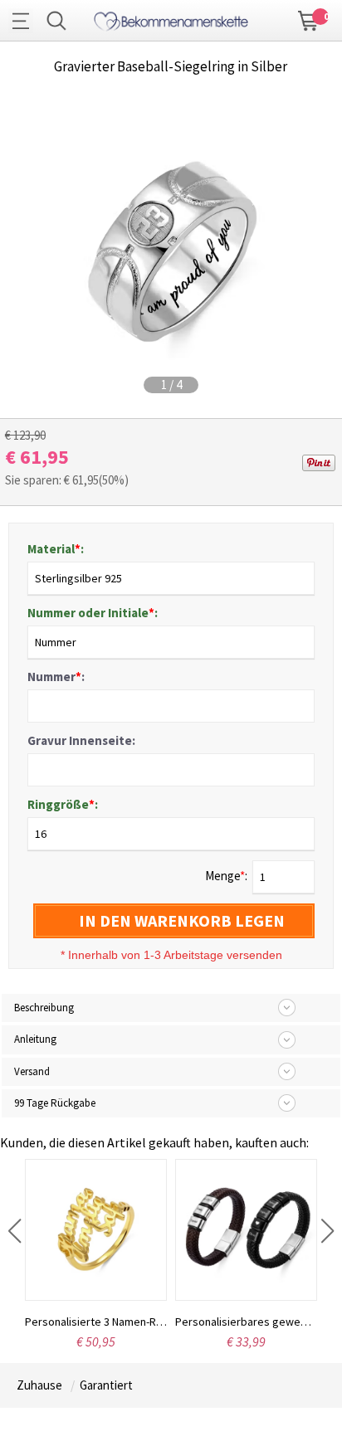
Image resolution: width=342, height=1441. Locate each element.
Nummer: (56, 676)
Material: (55, 549)
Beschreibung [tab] (44, 1007)
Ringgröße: (62, 804)
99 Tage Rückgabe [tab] (54, 1103)
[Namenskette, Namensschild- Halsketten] (170, 18)
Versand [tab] (32, 1071)
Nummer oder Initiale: (92, 613)
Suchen (56, 20)
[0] (309, 19)
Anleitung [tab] (35, 1039)
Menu (25, 20)
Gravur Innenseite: (81, 740)
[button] (14, 1231)
